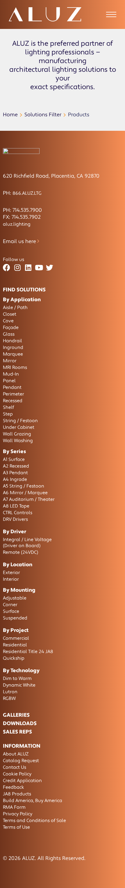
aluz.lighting (17, 224)
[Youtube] (38, 267)
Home (10, 114)
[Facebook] (6, 267)
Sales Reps (17, 732)
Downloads (20, 723)
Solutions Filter (42, 114)
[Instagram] (17, 267)
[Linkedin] (28, 267)
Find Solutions (24, 289)
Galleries (16, 715)
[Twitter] (49, 267)
